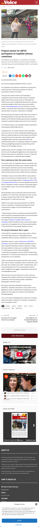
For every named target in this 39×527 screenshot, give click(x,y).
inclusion (31, 306)
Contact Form (5, 489)
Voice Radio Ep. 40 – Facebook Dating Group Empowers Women (31, 320)
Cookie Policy (18, 524)
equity (25, 306)
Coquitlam (8, 306)
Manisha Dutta (19, 308)
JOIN (17, 336)
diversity (14, 306)
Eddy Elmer (20, 306)
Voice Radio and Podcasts (19, 401)
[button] (36, 504)
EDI (28, 139)
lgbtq (13, 308)
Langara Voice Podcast (8, 401)
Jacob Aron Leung (6, 308)
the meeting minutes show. (14, 106)
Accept (19, 520)
